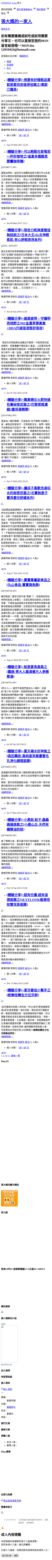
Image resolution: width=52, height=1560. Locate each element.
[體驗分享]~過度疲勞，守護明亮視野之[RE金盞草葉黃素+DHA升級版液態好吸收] (28, 323)
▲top (3, 140)
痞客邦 (21, 130)
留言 (27, 130)
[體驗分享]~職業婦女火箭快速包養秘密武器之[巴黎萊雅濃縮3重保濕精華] (28, 404)
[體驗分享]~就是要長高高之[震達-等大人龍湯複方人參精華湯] (28, 671)
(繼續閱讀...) (7, 124)
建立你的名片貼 (6, 1365)
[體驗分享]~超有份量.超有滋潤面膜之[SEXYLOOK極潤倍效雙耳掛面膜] (28, 899)
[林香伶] (9, 1362)
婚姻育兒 (23, 56)
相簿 (9, 61)
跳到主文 (5, 29)
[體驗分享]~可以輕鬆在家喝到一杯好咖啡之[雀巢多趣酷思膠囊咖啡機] (28, 156)
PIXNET (13, 1520)
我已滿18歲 (6, 1556)
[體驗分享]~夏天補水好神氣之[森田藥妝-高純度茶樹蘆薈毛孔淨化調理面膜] (28, 756)
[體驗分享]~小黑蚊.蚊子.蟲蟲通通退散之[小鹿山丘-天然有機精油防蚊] (28, 824)
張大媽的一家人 (16, 21)
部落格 (10, 65)
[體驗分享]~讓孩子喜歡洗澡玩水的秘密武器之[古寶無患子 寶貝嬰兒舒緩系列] (28, 493)
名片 (9, 68)
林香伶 (3, 1324)
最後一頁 (15, 1055)
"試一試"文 (23, 135)
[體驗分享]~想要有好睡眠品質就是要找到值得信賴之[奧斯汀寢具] (28, 84)
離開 (16, 1556)
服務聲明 (30, 1523)
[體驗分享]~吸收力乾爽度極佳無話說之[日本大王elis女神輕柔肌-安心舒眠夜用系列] (28, 235)
